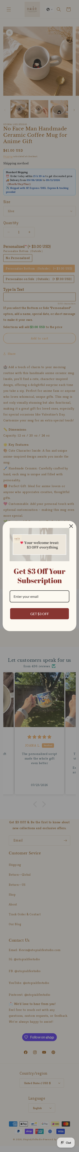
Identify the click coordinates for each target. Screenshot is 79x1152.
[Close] (71, 526)
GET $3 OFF (39, 614)
